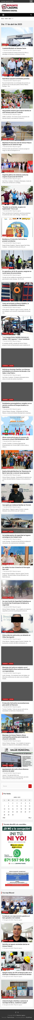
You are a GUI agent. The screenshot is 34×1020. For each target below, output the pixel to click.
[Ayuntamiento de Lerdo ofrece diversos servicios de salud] (17, 757)
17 (17, 809)
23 (12, 812)
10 (17, 806)
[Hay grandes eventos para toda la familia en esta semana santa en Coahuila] (17, 99)
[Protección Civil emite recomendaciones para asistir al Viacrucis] (17, 691)
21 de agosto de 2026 (7, 920)
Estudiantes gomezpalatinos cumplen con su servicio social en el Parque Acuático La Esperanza (17, 405)
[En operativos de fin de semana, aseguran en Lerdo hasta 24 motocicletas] (17, 259)
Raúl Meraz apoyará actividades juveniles (15, 78)
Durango (5, 74)
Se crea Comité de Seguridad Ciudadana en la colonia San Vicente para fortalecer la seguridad (16, 603)
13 (29, 806)
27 (29, 812)
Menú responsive (31, 1)
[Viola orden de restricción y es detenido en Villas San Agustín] (17, 623)
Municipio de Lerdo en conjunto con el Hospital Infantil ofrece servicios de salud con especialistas (16, 669)
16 (12, 809)
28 (4, 815)
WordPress (29, 1017)
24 (17, 812)
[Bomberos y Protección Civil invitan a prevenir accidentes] (17, 227)
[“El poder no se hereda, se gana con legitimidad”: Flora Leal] (17, 195)
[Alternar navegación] (3, 15)
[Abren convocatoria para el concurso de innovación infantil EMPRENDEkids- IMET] (17, 425)
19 (25, 809)
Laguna (11, 74)
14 (4, 809)
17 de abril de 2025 (7, 50)
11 (21, 806)
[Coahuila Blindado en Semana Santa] (17, 36)
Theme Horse (10, 1017)
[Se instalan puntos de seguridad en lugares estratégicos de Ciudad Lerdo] (17, 523)
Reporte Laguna (17, 50)
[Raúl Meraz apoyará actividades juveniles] (17, 67)
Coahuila (5, 44)
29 (8, 815)
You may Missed (8, 893)
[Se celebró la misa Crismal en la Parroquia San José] (17, 555)
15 (8, 809)
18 (21, 809)
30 (12, 815)
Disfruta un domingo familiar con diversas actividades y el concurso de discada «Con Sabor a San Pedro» (16, 371)
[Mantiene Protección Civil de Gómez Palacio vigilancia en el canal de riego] (17, 131)
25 (21, 812)
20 (29, 809)
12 (25, 806)
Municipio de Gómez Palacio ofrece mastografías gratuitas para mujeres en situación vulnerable (15, 737)
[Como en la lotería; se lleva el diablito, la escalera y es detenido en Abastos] (17, 291)
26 (25, 812)
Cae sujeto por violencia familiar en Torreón (16, 505)
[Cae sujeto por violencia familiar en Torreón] (17, 493)
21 (4, 812)
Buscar (30, 786)
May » (30, 817)
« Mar (3, 817)
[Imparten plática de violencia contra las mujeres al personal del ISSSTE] (17, 163)
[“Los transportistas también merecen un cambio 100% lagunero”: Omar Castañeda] (17, 325)
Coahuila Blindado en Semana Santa (14, 48)
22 (8, 812)
